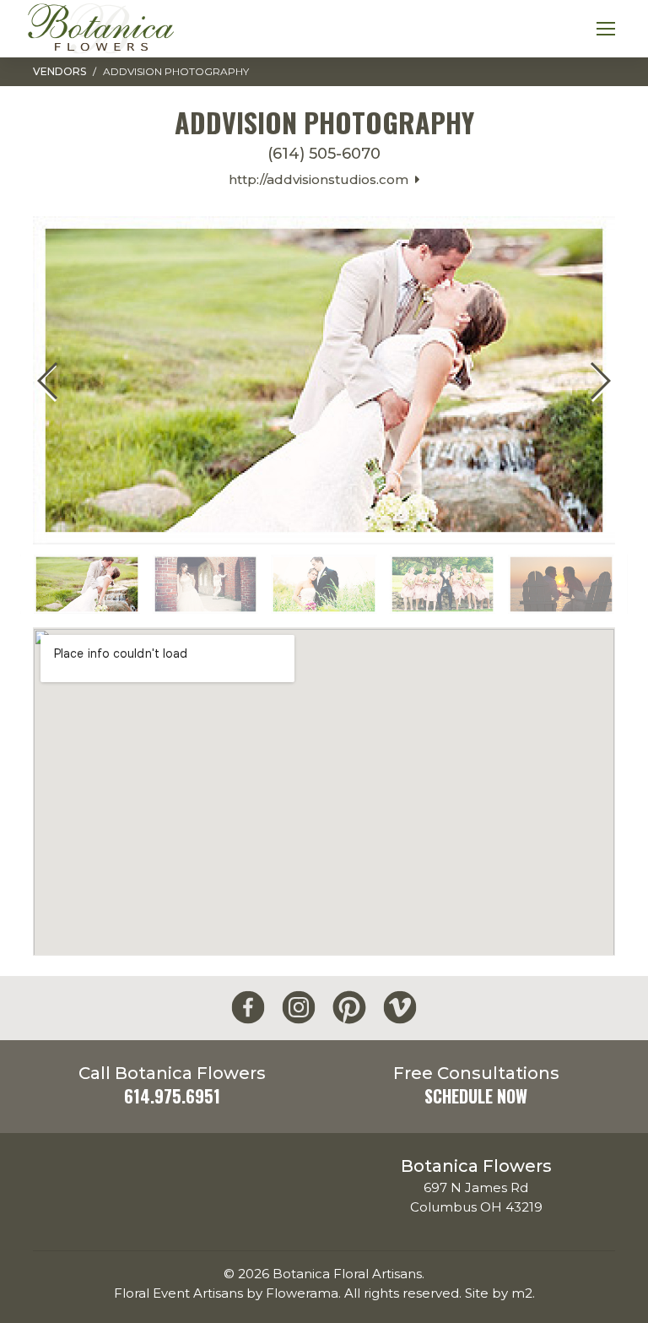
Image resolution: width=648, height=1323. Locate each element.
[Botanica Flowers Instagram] (299, 1007)
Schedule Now (475, 1096)
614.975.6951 (172, 1096)
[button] (599, 380)
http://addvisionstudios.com (322, 179)
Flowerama (302, 1293)
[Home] (100, 28)
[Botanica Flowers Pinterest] (349, 1007)
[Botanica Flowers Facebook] (248, 1007)
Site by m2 (498, 1293)
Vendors (59, 71)
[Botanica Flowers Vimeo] (400, 1007)
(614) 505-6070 (324, 154)
